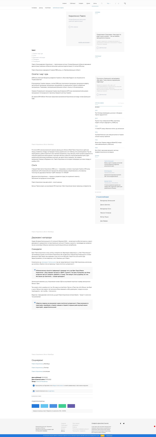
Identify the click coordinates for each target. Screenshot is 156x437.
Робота (75, 427)
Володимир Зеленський (107, 200)
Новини (64, 3)
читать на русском (83, 42)
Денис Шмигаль (105, 204)
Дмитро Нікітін (108, 181)
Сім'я (34, 55)
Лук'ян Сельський (108, 161)
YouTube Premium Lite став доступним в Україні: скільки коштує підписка (109, 135)
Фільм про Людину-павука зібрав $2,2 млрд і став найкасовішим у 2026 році (108, 143)
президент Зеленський (49, 262)
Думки (88, 3)
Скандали (36, 59)
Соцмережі (36, 61)
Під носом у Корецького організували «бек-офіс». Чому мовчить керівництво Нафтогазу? (108, 80)
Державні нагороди (39, 57)
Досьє (95, 3)
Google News (51, 391)
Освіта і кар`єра (38, 53)
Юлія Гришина (108, 171)
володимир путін (105, 209)
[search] (101, 3)
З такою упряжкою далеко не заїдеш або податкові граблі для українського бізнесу (113, 186)
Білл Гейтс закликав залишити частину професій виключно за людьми (106, 151)
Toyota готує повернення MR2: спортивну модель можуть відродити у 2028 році (107, 121)
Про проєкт (76, 423)
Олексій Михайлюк (42, 381)
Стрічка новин (99, 103)
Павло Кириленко (37, 364)
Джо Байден (104, 221)
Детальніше (102, 47)
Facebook (61, 385)
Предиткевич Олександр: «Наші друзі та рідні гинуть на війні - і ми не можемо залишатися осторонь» (109, 36)
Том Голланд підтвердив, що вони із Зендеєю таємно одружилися (108, 113)
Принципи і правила (79, 431)
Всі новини (74, 27)
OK (102, 435)
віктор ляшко (104, 217)
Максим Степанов (105, 213)
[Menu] (125, 3)
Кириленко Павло (36, 396)
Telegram (55, 385)
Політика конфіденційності (81, 429)
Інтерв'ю (81, 3)
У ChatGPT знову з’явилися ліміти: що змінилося (109, 128)
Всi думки (98, 192)
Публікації (72, 3)
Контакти (75, 425)
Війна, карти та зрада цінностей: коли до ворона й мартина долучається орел (113, 164)
